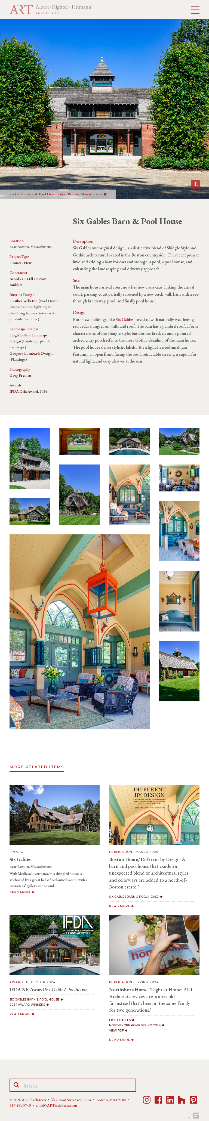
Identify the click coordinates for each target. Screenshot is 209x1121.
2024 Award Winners (27, 1005)
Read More (21, 892)
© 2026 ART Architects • (30, 1099)
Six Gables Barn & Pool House (134, 897)
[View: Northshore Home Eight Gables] (154, 945)
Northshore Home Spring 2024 (135, 1025)
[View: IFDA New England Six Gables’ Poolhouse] (55, 945)
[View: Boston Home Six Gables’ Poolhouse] (154, 815)
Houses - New (21, 262)
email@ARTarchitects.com (56, 1105)
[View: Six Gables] (55, 815)
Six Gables (125, 319)
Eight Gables (120, 1020)
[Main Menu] (195, 10)
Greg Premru (20, 375)
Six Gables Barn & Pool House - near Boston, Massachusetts (57, 193)
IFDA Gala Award (24, 391)
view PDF (116, 1030)
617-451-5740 (20, 1105)
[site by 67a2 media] (194, 1115)
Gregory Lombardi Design (31, 353)
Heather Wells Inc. (24, 300)
